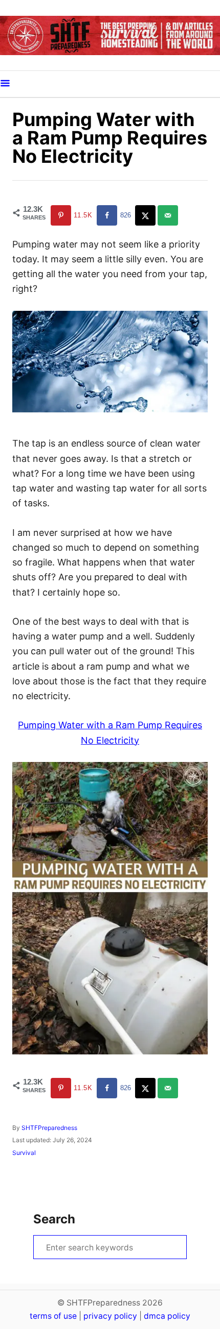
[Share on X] (146, 215)
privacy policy (110, 1316)
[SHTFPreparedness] (110, 35)
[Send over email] (169, 215)
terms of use (53, 1316)
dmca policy (167, 1316)
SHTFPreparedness (49, 1127)
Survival (24, 1152)
